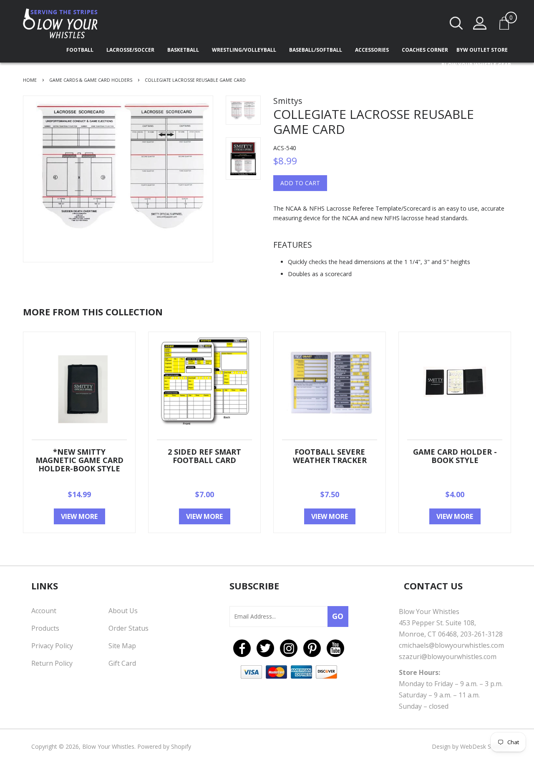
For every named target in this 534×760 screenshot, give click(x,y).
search (456, 23)
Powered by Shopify (164, 746)
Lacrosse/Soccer (131, 49)
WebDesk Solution (485, 746)
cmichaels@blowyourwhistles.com (451, 645)
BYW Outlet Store (482, 49)
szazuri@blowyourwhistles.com (447, 656)
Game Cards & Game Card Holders (90, 80)
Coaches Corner (425, 49)
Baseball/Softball (316, 49)
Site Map (122, 645)
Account (43, 610)
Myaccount (479, 23)
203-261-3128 (481, 634)
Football (80, 49)
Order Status (128, 628)
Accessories (372, 49)
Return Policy (52, 663)
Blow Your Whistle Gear (476, 64)
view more (79, 516)
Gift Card (122, 663)
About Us (123, 610)
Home (30, 80)
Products (45, 628)
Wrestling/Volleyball (244, 49)
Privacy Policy (52, 645)
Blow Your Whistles (108, 746)
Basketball (183, 49)
